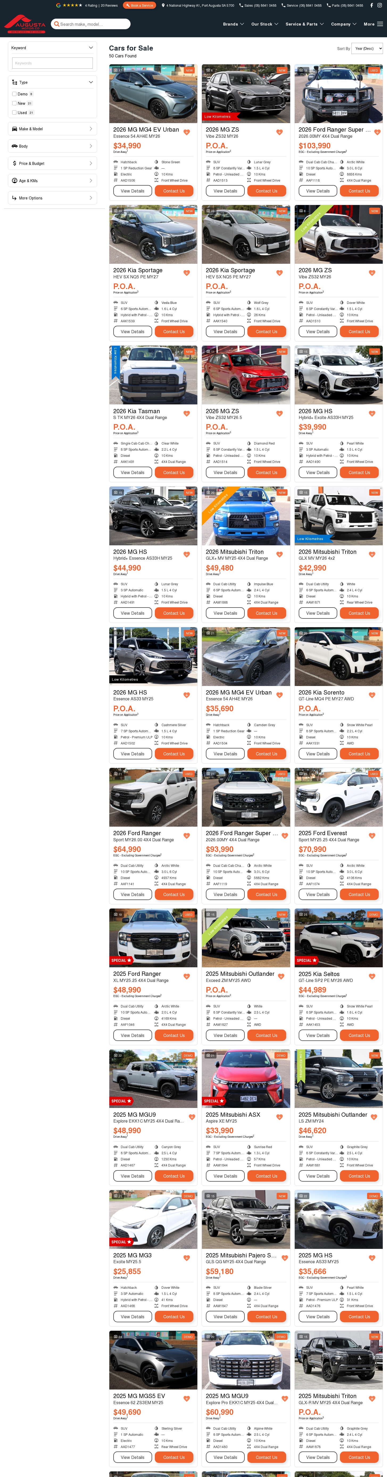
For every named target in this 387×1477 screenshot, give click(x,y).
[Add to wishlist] (187, 132)
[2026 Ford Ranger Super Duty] (339, 93)
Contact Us (174, 191)
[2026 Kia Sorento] (339, 656)
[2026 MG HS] (339, 375)
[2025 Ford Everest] (339, 797)
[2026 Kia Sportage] (153, 234)
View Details (132, 191)
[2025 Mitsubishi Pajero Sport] (246, 1219)
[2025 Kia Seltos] (339, 938)
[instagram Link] (379, 5)
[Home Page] (24, 24)
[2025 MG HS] (339, 1219)
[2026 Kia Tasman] (153, 375)
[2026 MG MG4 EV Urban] (153, 93)
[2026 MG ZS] (246, 93)
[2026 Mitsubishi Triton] (246, 516)
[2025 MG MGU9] (153, 1078)
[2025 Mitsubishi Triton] (339, 1360)
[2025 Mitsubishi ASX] (246, 1078)
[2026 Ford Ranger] (153, 797)
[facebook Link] (371, 5)
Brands (230, 24)
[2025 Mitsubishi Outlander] (246, 938)
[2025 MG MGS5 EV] (153, 1360)
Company (341, 24)
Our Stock (261, 24)
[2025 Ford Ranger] (153, 938)
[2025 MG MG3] (153, 1219)
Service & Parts (302, 24)
